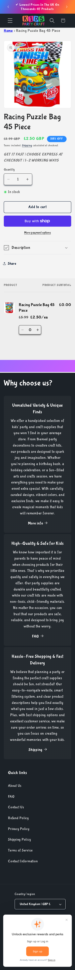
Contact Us (16, 807)
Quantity (9, 169)
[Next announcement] (66, 6)
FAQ (35, 636)
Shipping (27, 145)
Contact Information (23, 861)
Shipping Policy (19, 840)
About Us (14, 786)
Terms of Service (20, 850)
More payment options (37, 232)
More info (35, 523)
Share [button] (12, 264)
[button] (10, 20)
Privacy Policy (18, 829)
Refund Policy (18, 818)
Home (8, 31)
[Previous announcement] (8, 6)
